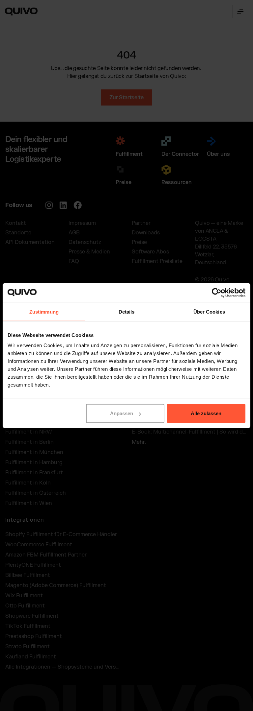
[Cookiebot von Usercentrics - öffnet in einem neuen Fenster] (216, 292)
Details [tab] (127, 311)
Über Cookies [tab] (209, 311)
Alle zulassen (206, 413)
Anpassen (121, 413)
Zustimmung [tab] (44, 311)
